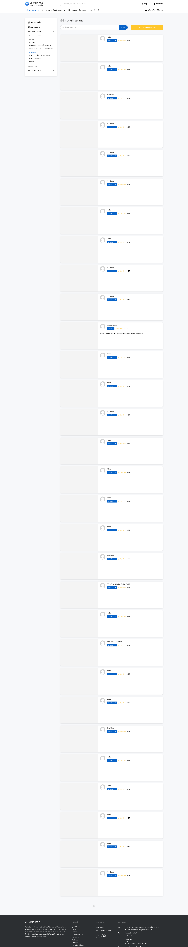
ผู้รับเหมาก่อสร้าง (34, 27)
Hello (109, 37)
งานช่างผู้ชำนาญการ (35, 31)
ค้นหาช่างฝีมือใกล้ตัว (147, 27)
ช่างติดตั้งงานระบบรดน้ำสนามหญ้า (40, 45)
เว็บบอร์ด (96, 10)
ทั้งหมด (31, 39)
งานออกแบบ (32, 66)
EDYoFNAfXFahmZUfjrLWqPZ (118, 584)
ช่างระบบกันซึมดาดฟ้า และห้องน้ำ (39, 55)
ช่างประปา (32, 52)
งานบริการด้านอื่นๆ (34, 70)
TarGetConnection (114, 641)
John (109, 354)
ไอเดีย (54, 10)
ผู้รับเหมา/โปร (33, 10)
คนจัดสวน (32, 42)
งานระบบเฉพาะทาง (34, 36)
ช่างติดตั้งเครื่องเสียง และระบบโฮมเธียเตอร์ (41, 49)
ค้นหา (123, 27)
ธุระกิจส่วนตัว (112, 325)
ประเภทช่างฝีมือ (35, 22)
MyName (110, 94)
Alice (109, 382)
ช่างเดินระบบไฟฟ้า (34, 58)
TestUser (110, 555)
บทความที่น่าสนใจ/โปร (78, 10)
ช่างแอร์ (31, 62)
